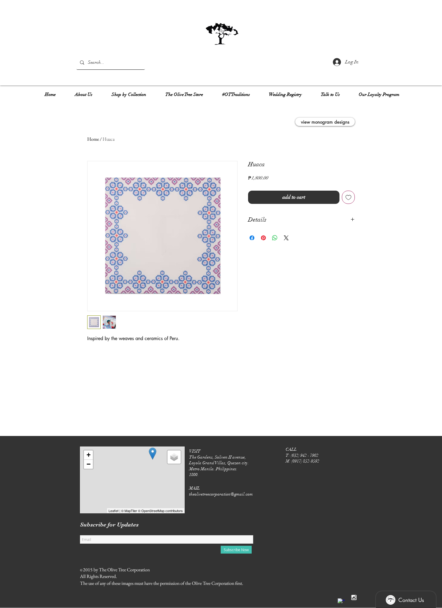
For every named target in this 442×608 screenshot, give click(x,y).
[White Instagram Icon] (354, 597)
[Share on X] (286, 237)
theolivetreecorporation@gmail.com (221, 494)
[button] (83, 92)
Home (93, 139)
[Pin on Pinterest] (263, 237)
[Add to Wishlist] (348, 197)
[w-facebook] (341, 602)
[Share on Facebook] (252, 237)
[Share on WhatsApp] (274, 237)
